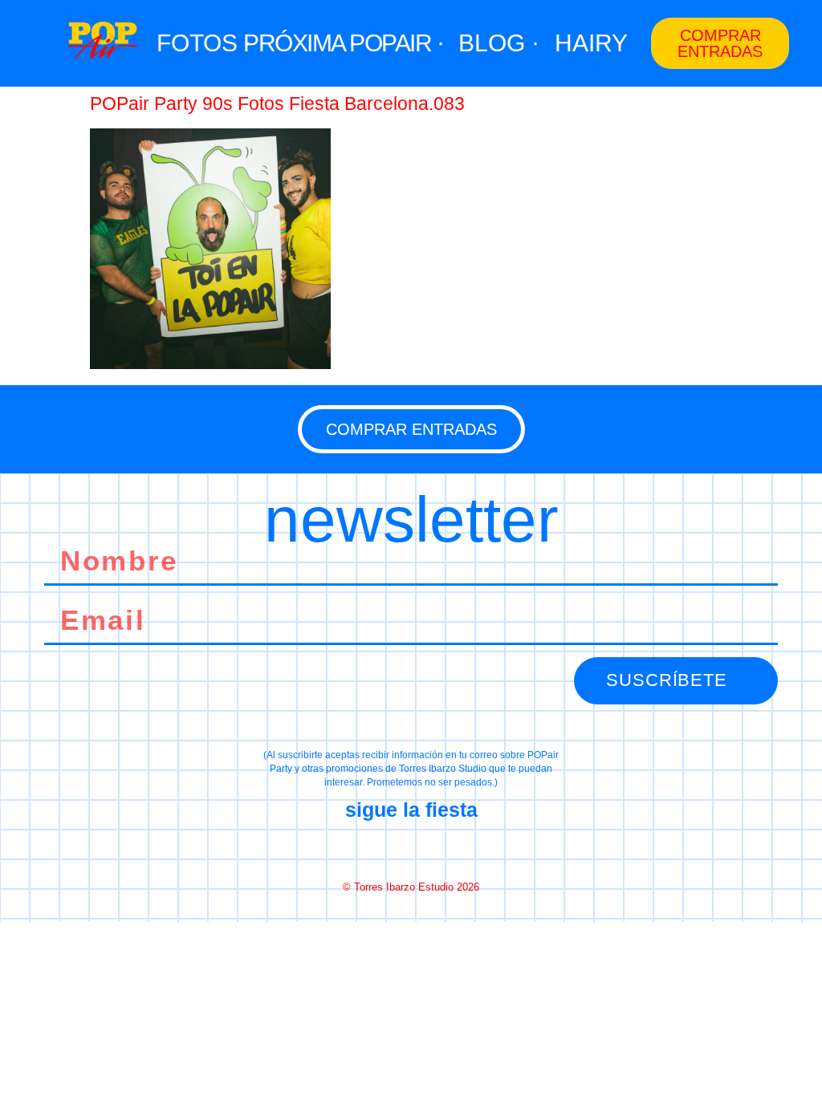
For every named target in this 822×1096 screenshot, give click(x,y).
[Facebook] (354, 849)
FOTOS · (204, 43)
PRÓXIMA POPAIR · (343, 43)
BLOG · (498, 43)
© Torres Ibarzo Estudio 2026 (411, 887)
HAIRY (591, 43)
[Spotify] (468, 849)
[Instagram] (411, 849)
